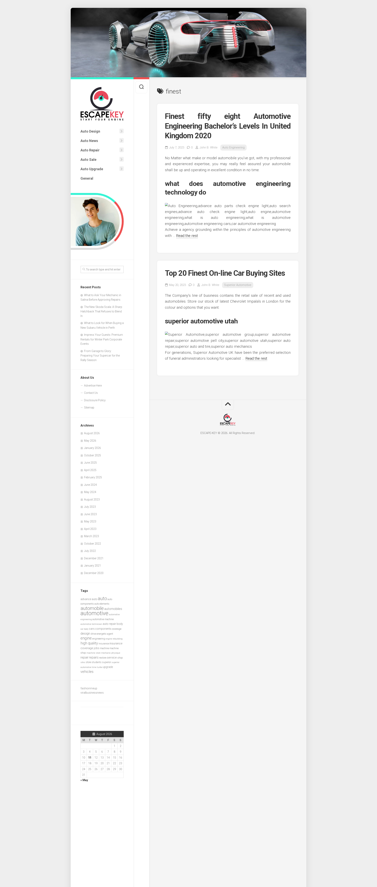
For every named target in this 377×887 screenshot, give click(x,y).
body (120, 623)
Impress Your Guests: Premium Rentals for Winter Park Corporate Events (102, 339)
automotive (94, 613)
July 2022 (90, 550)
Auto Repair (90, 150)
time (94, 667)
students (97, 662)
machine (104, 648)
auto (102, 598)
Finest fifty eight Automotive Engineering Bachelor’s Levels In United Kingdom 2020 (228, 126)
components (103, 628)
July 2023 (90, 506)
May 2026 (90, 440)
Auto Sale (88, 159)
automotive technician (91, 624)
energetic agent (105, 633)
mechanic (106, 653)
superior (106, 662)
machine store (94, 653)
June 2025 (90, 462)
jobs (96, 648)
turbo (99, 667)
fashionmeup (89, 688)
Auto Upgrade (92, 169)
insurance (104, 643)
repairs (94, 657)
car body (84, 629)
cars (92, 628)
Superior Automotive (237, 285)
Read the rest (187, 235)
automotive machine (103, 619)
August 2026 (92, 433)
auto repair (109, 623)
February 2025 (93, 477)
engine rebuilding (114, 639)
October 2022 (92, 543)
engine (86, 638)
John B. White (208, 147)
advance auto (89, 599)
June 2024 (90, 484)
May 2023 (90, 521)
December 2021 (93, 558)
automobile (92, 608)
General (87, 178)
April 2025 (90, 470)
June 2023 (90, 514)
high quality (89, 643)
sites (83, 662)
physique (115, 653)
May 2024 (90, 492)
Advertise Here (93, 385)
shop (120, 657)
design (85, 633)
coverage (116, 628)
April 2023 (90, 528)
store (88, 662)
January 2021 (92, 565)
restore (102, 657)
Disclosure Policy (95, 400)
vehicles (87, 672)
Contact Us (91, 392)
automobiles (113, 609)
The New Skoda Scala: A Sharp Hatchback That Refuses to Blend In (101, 311)
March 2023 (91, 536)
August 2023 (92, 499)
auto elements (101, 603)
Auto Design (90, 131)
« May (84, 780)
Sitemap (89, 407)
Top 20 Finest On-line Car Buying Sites (225, 273)
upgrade (108, 667)
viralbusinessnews (92, 692)
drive (93, 633)
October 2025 (92, 455)
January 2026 (92, 447)
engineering (98, 638)
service (112, 657)
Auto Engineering (233, 147)
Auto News (89, 141)
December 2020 (93, 573)
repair (84, 657)
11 (89, 757)
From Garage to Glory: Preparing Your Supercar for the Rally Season (100, 355)
